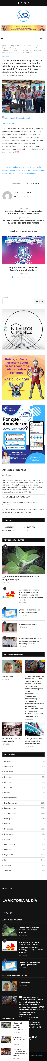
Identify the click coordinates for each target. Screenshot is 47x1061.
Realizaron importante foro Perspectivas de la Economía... (20, 1052)
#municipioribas (36, 167)
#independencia (19, 173)
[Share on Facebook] (31, 184)
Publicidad (24, 849)
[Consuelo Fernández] (9, 627)
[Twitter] (21, 3)
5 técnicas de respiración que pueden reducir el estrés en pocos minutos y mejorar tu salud (23, 511)
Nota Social (24, 834)
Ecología (24, 782)
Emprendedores (24, 798)
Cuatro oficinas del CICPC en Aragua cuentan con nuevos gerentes (30, 641)
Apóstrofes (6, 475)
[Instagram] (25, 3)
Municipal (27, 45)
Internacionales (24, 808)
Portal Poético (24, 844)
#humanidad (16, 170)
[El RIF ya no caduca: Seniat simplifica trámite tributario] (35, 729)
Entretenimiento (24, 803)
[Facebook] (18, 3)
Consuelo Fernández (28, 624)
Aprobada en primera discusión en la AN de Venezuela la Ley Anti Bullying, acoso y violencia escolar (31, 595)
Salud (24, 860)
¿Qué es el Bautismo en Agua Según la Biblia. (29, 611)
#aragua (26, 167)
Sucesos (24, 865)
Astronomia (24, 761)
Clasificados (24, 766)
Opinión (24, 839)
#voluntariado (30, 173)
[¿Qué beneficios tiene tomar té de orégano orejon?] (23, 559)
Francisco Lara (17, 75)
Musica (24, 823)
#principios (6, 170)
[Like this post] (28, 184)
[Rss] (28, 3)
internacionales (24, 813)
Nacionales (24, 829)
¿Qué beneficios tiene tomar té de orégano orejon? (20, 578)
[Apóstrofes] (12, 666)
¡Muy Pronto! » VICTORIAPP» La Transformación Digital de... (23, 268)
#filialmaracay (17, 167)
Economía (24, 787)
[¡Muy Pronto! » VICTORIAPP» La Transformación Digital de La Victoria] (23, 250)
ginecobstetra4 (8, 123)
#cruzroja (7, 167)
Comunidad (24, 772)
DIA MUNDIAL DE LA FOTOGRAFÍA (16, 497)
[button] (4, 257)
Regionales (15, 45)
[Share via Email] (38, 184)
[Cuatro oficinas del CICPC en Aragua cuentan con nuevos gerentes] (9, 642)
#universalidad (39, 170)
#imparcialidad (27, 170)
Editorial (24, 792)
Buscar (5, 297)
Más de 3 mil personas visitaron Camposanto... (18, 1026)
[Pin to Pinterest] (36, 184)
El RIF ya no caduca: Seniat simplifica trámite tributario (33, 741)
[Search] (44, 37)
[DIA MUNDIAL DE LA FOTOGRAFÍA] (12, 729)
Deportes (24, 777)
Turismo (24, 870)
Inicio (4, 45)
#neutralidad (7, 173)
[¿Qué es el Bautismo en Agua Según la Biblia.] (9, 613)
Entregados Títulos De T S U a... (19, 1039)
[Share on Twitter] (33, 184)
